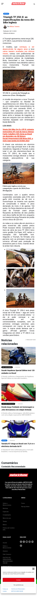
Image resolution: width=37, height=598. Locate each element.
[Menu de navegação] (2, 4)
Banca (4, 524)
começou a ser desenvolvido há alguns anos (18, 48)
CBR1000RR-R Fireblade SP (8, 403)
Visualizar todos (31, 339)
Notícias (6, 13)
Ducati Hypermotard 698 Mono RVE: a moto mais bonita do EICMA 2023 (18, 139)
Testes (5, 521)
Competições (7, 515)
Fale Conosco (7, 554)
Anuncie (5, 551)
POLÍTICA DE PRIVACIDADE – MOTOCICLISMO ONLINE (8, 560)
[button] (33, 569)
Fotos (23, 503)
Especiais (6, 511)
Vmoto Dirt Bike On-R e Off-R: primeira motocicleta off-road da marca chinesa (18, 130)
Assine (5, 543)
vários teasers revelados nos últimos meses (18, 52)
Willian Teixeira (14, 27)
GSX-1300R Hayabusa (7, 367)
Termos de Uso (7, 566)
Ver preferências (18, 585)
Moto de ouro (7, 518)
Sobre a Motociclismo (7, 504)
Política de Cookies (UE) (9, 529)
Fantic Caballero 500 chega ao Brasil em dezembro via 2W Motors (17, 135)
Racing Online (25, 506)
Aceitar (18, 580)
